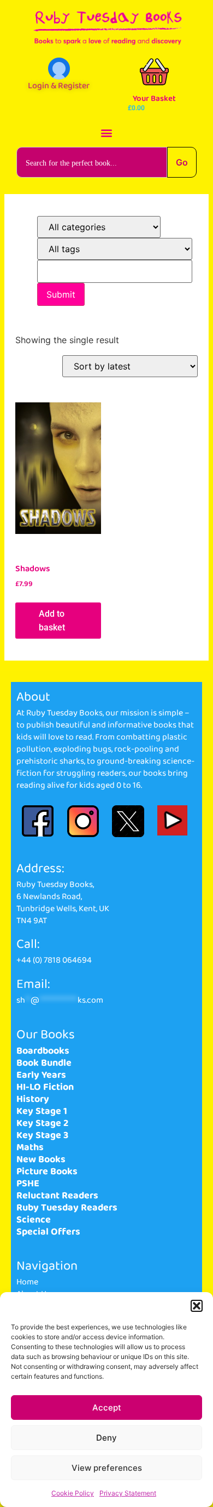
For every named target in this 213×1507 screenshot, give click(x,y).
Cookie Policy (72, 1493)
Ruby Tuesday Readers (66, 1207)
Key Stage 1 (41, 1111)
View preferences (107, 1468)
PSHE (27, 1183)
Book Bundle (44, 1063)
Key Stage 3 (42, 1135)
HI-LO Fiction (45, 1087)
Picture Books (47, 1171)
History (32, 1099)
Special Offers (48, 1231)
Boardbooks (42, 1051)
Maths (30, 1147)
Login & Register (59, 86)
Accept (106, 1407)
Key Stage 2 (42, 1123)
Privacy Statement (127, 1493)
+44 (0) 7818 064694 (54, 960)
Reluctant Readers (57, 1195)
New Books (41, 1159)
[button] (196, 1305)
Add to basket (52, 621)
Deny (106, 1437)
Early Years (41, 1075)
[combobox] (91, 162)
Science (33, 1219)
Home (27, 1282)
